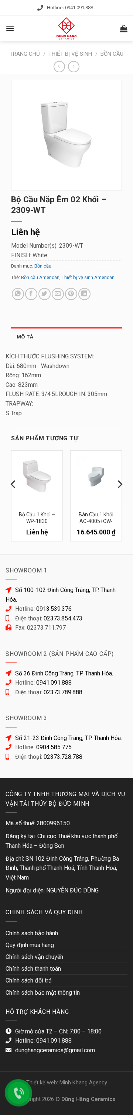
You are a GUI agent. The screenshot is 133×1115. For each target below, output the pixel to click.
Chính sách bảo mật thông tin (43, 992)
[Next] (119, 499)
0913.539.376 (54, 608)
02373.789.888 (63, 692)
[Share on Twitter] (44, 294)
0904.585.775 (54, 747)
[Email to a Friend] (58, 294)
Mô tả (25, 336)
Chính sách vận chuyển (34, 956)
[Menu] (10, 28)
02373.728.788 (63, 756)
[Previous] (13, 499)
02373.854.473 (63, 618)
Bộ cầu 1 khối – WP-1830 (37, 517)
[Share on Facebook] (31, 294)
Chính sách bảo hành (32, 933)
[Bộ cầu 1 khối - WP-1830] (36, 476)
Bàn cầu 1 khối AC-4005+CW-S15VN (96, 517)
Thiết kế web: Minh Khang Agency (66, 1083)
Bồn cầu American (40, 277)
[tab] (66, 336)
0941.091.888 (54, 682)
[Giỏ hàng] (123, 28)
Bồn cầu (111, 54)
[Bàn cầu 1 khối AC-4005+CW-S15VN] (96, 476)
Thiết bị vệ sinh (70, 54)
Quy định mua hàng (30, 945)
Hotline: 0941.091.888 (70, 7)
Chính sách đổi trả (29, 980)
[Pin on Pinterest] (71, 294)
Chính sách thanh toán (33, 968)
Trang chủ (25, 54)
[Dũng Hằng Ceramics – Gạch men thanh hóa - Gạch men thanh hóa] (66, 28)
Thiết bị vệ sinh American (88, 277)
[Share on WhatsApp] (18, 294)
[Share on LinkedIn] (84, 294)
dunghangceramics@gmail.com (55, 1050)
